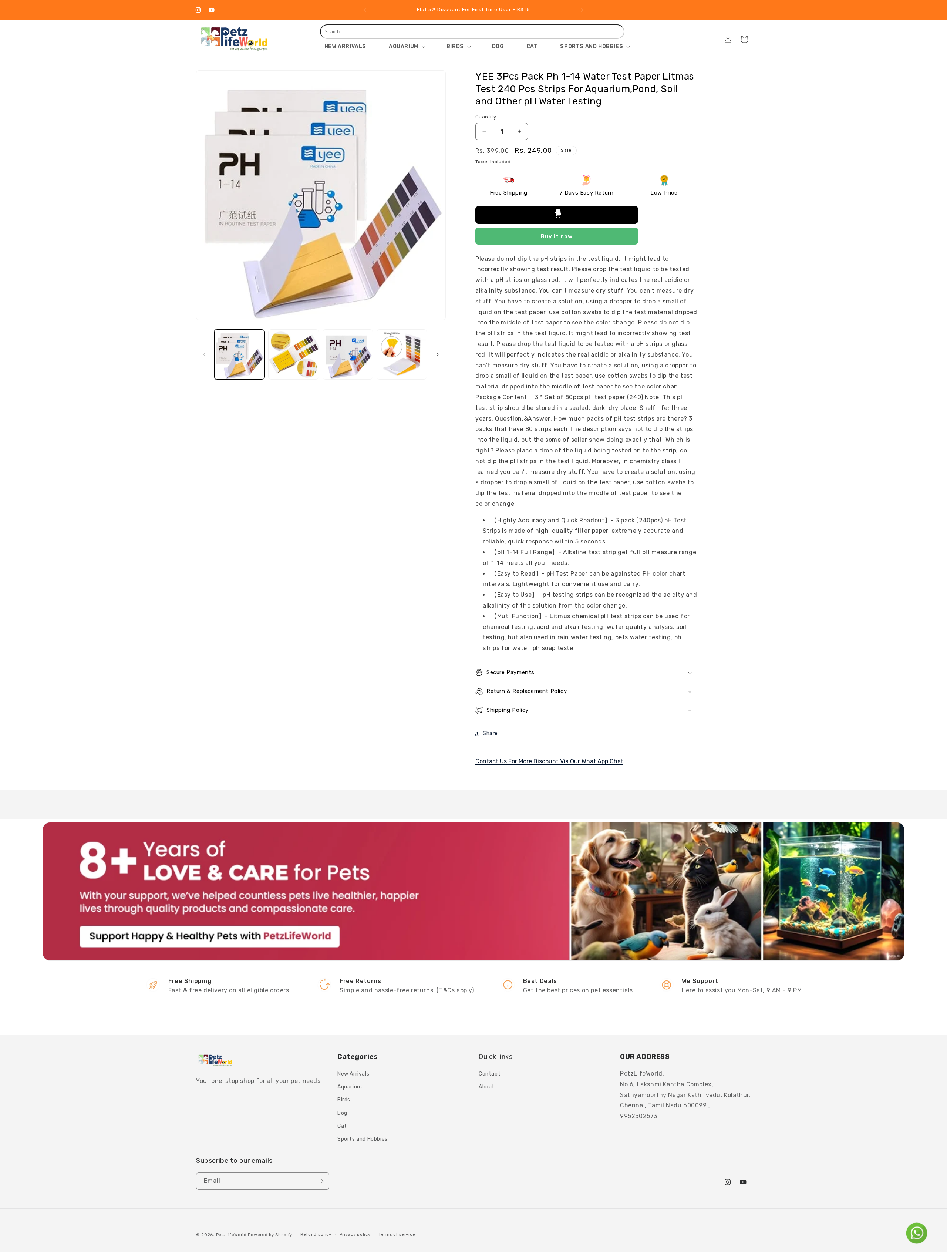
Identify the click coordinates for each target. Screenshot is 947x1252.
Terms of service (396, 1234)
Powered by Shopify (270, 1234)
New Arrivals (353, 1074)
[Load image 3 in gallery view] (348, 354)
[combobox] (472, 31)
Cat (342, 1126)
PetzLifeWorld (231, 1234)
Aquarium (349, 1087)
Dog (342, 1113)
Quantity (485, 117)
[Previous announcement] (365, 10)
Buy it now (557, 236)
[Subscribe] (321, 1181)
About (487, 1087)
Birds (343, 1100)
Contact (490, 1074)
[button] (406, 46)
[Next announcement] (582, 10)
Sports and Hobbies (362, 1139)
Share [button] (490, 733)
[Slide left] (204, 354)
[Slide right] (437, 354)
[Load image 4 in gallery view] (402, 354)
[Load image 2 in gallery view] (293, 354)
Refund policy (315, 1234)
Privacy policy (355, 1234)
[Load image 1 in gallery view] (239, 354)
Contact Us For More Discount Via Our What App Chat (549, 761)
